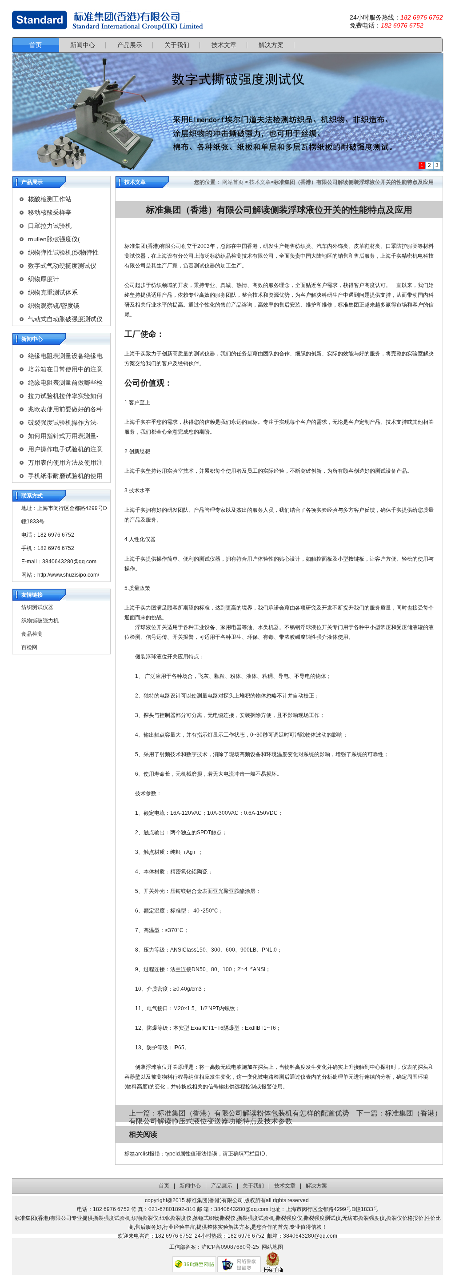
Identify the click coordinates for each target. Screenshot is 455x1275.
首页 (164, 1186)
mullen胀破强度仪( (54, 239)
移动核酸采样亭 (50, 212)
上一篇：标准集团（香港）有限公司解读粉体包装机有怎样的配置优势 (240, 1113)
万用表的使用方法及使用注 (65, 462)
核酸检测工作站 (50, 199)
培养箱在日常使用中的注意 (65, 369)
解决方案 (316, 1186)
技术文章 (260, 182)
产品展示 (221, 1186)
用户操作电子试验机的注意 (65, 449)
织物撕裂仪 (145, 1218)
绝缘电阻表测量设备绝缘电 (65, 355)
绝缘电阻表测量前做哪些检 (65, 382)
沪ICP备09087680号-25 (230, 1247)
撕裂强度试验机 (111, 1218)
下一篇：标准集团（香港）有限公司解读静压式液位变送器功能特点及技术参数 (285, 1117)
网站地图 (272, 1247)
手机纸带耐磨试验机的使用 (65, 475)
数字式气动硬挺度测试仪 (62, 265)
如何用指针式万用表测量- (63, 435)
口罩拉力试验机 (50, 225)
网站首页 (232, 182)
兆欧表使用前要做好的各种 (65, 409)
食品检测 (32, 634)
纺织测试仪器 (37, 607)
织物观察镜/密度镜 (54, 305)
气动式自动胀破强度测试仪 (65, 319)
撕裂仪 (394, 1218)
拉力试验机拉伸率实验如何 (65, 395)
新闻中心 (190, 1186)
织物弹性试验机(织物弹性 (63, 252)
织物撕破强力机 (40, 621)
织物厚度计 (43, 279)
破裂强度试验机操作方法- (63, 422)
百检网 (29, 647)
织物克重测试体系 (53, 292)
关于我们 (253, 1186)
